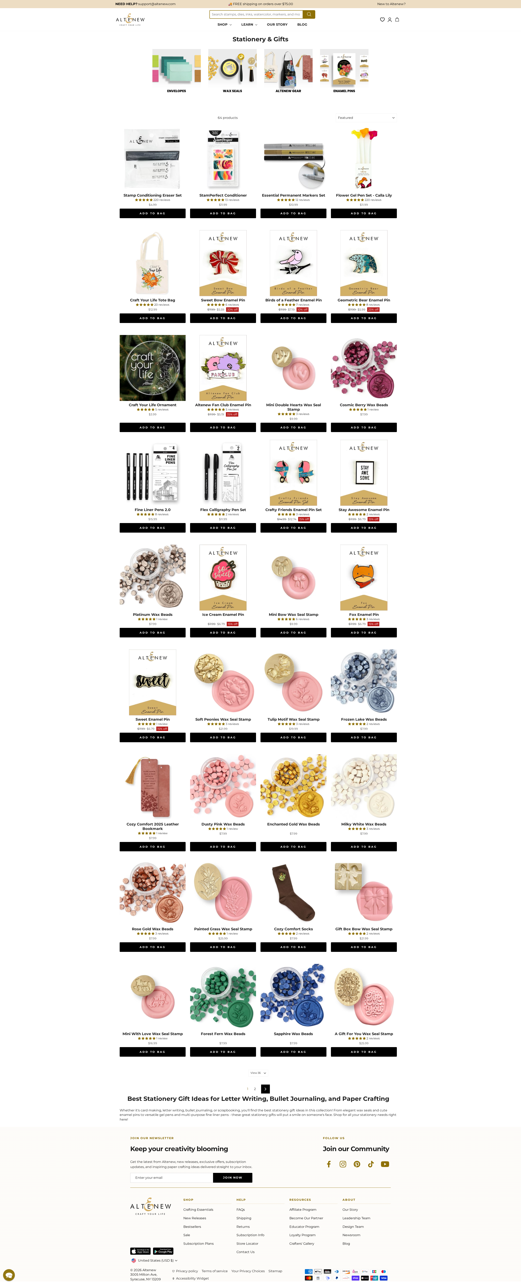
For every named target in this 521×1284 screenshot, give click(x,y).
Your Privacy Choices (248, 1271)
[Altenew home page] (130, 19)
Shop (188, 1200)
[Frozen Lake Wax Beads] (364, 682)
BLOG (302, 24)
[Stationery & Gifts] (176, 97)
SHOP (223, 24)
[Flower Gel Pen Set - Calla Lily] (364, 158)
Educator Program (304, 1227)
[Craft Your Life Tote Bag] (153, 263)
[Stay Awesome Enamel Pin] (364, 473)
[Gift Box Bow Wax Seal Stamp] (364, 892)
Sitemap (275, 1271)
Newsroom (351, 1235)
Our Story (350, 1210)
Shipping (243, 1218)
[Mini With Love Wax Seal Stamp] (153, 997)
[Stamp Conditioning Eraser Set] (153, 158)
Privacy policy (187, 1271)
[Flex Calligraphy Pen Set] (223, 473)
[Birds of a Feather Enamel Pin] (293, 263)
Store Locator (247, 1244)
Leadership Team (356, 1218)
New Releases (194, 1218)
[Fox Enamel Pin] (364, 578)
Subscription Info (250, 1235)
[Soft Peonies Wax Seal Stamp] (223, 682)
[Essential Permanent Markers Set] (293, 158)
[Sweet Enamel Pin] (153, 682)
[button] (9, 1275)
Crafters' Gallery (301, 1244)
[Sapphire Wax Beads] (293, 997)
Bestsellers (192, 1227)
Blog (346, 1244)
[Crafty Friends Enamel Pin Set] (293, 473)
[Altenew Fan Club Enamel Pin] (223, 368)
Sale (186, 1235)
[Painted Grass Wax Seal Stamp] (223, 892)
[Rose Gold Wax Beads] (153, 892)
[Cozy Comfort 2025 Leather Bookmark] (153, 787)
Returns (243, 1227)
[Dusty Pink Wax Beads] (223, 787)
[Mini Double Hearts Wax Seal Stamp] (293, 368)
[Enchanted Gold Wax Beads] (293, 787)
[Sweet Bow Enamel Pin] (223, 263)
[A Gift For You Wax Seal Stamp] (364, 997)
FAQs (240, 1210)
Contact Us (245, 1252)
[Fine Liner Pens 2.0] (153, 473)
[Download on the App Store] (140, 1251)
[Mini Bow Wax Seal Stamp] (293, 578)
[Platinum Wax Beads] (153, 578)
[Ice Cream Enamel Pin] (223, 578)
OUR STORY (277, 24)
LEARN (247, 24)
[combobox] (256, 14)
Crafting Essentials (198, 1210)
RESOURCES (300, 1200)
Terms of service (215, 1271)
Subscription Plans (198, 1244)
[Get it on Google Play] (163, 1251)
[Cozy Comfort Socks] (293, 892)
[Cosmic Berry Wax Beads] (364, 368)
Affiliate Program (302, 1210)
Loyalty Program (302, 1235)
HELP (241, 1200)
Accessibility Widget (192, 1278)
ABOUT (349, 1200)
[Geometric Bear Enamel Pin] (364, 263)
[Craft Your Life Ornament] (153, 368)
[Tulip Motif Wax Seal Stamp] (293, 682)
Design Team (353, 1227)
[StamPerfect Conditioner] (223, 158)
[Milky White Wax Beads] (364, 787)
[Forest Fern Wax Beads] (223, 997)
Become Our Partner (306, 1218)
